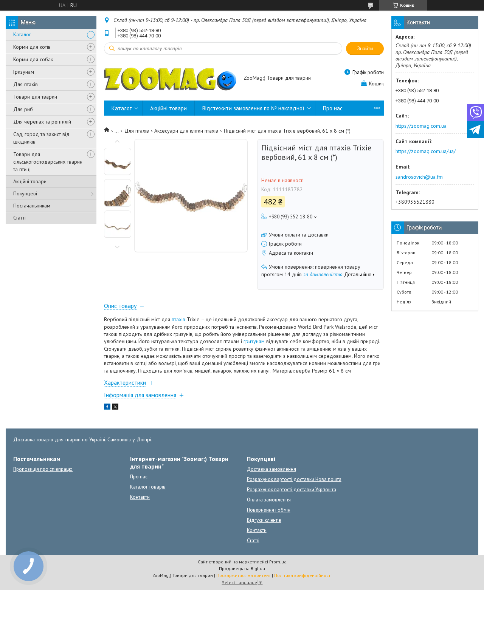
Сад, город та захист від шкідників (41, 138)
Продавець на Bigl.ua (242, 568)
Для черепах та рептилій (42, 121)
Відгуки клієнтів (264, 520)
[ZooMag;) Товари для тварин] (170, 78)
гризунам (254, 341)
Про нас (333, 108)
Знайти (365, 48)
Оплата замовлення (269, 500)
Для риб (23, 109)
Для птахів (25, 84)
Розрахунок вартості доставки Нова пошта (294, 479)
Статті (19, 217)
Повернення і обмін (268, 510)
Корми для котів (32, 46)
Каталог (22, 34)
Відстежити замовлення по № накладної (253, 108)
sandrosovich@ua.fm (419, 176)
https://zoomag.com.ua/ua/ (426, 151)
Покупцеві (25, 193)
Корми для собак (33, 59)
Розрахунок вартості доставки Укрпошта (291, 489)
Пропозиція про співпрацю (43, 469)
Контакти (140, 497)
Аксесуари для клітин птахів (186, 130)
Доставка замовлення (271, 469)
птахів (178, 319)
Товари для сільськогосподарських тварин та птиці (47, 162)
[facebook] (107, 407)
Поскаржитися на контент (243, 575)
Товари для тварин (35, 96)
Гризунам (23, 71)
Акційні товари (30, 181)
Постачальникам (31, 205)
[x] (115, 407)
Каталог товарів (148, 487)
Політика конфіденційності (303, 575)
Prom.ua (278, 562)
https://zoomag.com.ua (421, 125)
